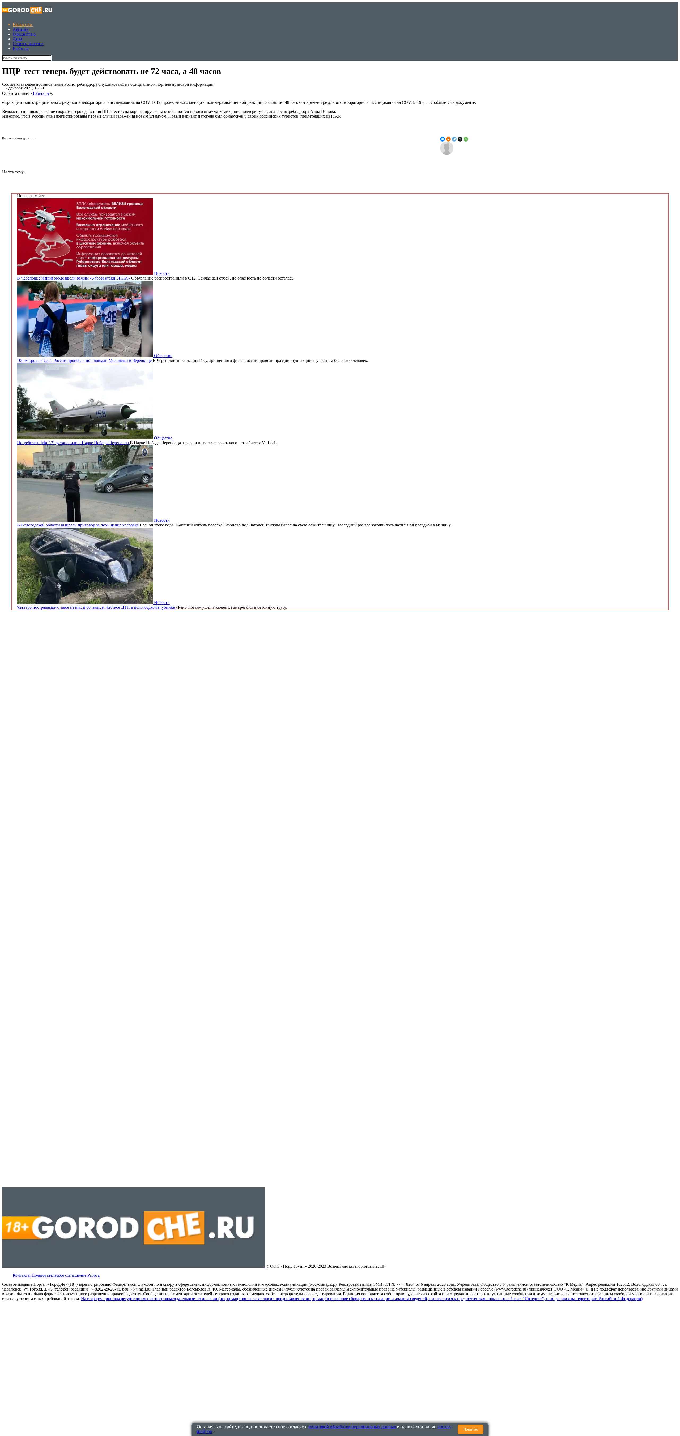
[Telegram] (454, 139)
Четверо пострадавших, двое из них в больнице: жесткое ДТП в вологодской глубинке (96, 607)
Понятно (470, 1429)
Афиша (21, 29)
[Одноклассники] (448, 139)
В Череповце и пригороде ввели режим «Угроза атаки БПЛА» (74, 278)
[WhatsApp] (466, 139)
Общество (24, 34)
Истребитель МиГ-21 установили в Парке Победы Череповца (73, 442)
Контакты (22, 1275)
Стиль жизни (28, 43)
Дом (17, 39)
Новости (23, 24)
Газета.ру (41, 93)
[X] (460, 139)
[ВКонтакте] (442, 139)
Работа (21, 48)
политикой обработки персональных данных (352, 1427)
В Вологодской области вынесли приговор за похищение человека (78, 525)
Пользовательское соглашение (59, 1275)
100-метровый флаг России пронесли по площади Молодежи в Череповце (85, 360)
